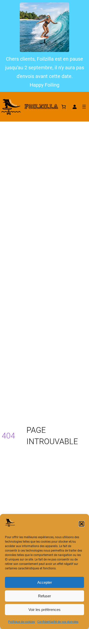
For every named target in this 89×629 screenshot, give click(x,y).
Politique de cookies (21, 622)
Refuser (44, 596)
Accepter (44, 582)
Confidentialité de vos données (57, 622)
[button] (81, 523)
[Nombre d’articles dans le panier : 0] (63, 106)
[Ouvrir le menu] (84, 106)
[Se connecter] (74, 106)
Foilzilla (41, 106)
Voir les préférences (44, 609)
